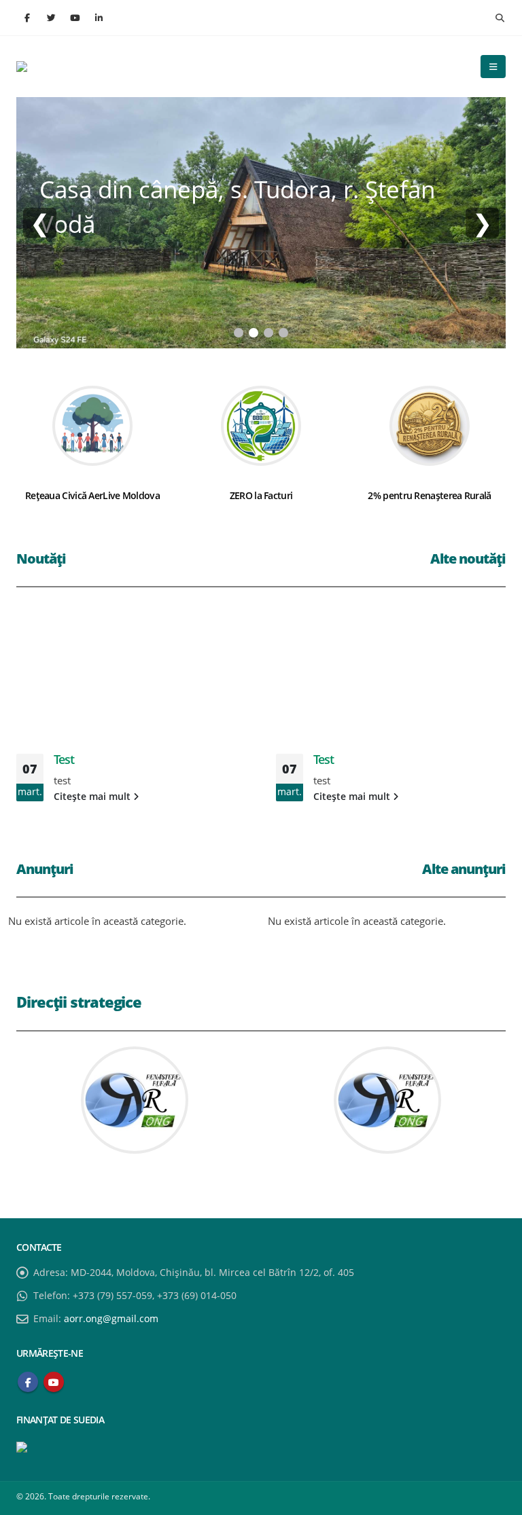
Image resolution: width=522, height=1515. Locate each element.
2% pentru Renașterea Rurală (429, 495)
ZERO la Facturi (261, 495)
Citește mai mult (93, 796)
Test (64, 759)
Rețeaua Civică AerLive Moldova (92, 495)
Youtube (54, 1382)
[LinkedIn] (98, 17)
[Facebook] (27, 17)
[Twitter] (51, 17)
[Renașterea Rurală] (50, 66)
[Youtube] (75, 17)
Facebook (28, 1382)
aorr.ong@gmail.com (111, 1319)
